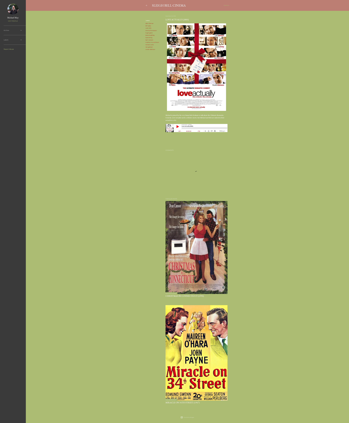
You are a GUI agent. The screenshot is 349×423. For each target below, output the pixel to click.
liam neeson (149, 40)
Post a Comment (174, 406)
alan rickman (150, 23)
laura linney (149, 37)
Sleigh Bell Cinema (169, 5)
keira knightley (150, 35)
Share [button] (147, 16)
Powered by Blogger (188, 417)
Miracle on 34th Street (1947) (182, 402)
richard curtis (150, 45)
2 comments (173, 299)
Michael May (13, 17)
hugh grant (149, 33)
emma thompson (151, 30)
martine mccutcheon (152, 42)
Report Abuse (9, 49)
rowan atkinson (150, 49)
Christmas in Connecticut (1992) (185, 296)
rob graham (149, 47)
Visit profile (13, 21)
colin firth (148, 28)
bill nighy (148, 26)
